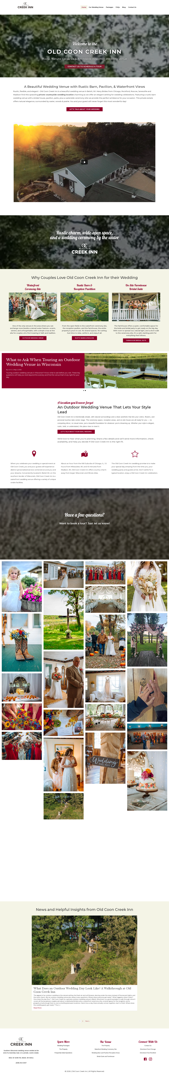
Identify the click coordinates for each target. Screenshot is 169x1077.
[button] (85, 66)
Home (84, 7)
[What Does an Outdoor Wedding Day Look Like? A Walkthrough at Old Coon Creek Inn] (84, 950)
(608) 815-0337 (21, 1063)
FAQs (118, 7)
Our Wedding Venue (96, 7)
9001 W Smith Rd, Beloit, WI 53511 (21, 1058)
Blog (124, 7)
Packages (109, 7)
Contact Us (132, 7)
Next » (87, 1021)
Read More (37, 1008)
